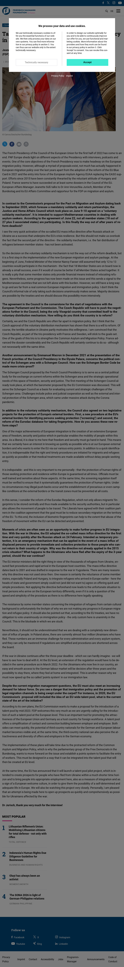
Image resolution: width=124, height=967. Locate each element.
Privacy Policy (57, 75)
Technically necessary (36, 62)
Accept (87, 62)
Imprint (69, 75)
